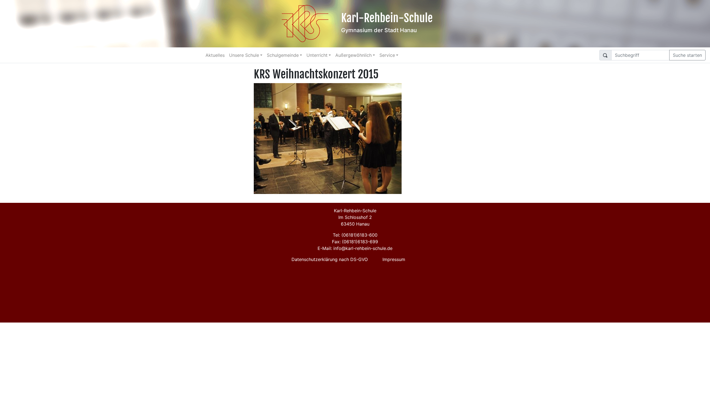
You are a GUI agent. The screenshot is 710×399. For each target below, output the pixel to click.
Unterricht (317, 55)
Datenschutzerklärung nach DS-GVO (329, 259)
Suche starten (687, 55)
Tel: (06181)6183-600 (355, 235)
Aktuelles (215, 55)
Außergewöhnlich (353, 55)
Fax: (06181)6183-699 (355, 241)
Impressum (393, 259)
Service (387, 55)
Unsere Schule (244, 55)
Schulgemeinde (283, 55)
